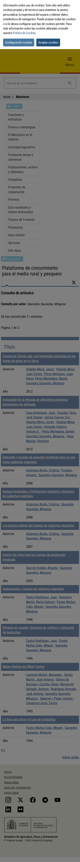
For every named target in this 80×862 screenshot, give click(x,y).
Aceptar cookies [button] (48, 42)
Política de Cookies (24, 33)
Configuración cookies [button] (18, 42)
